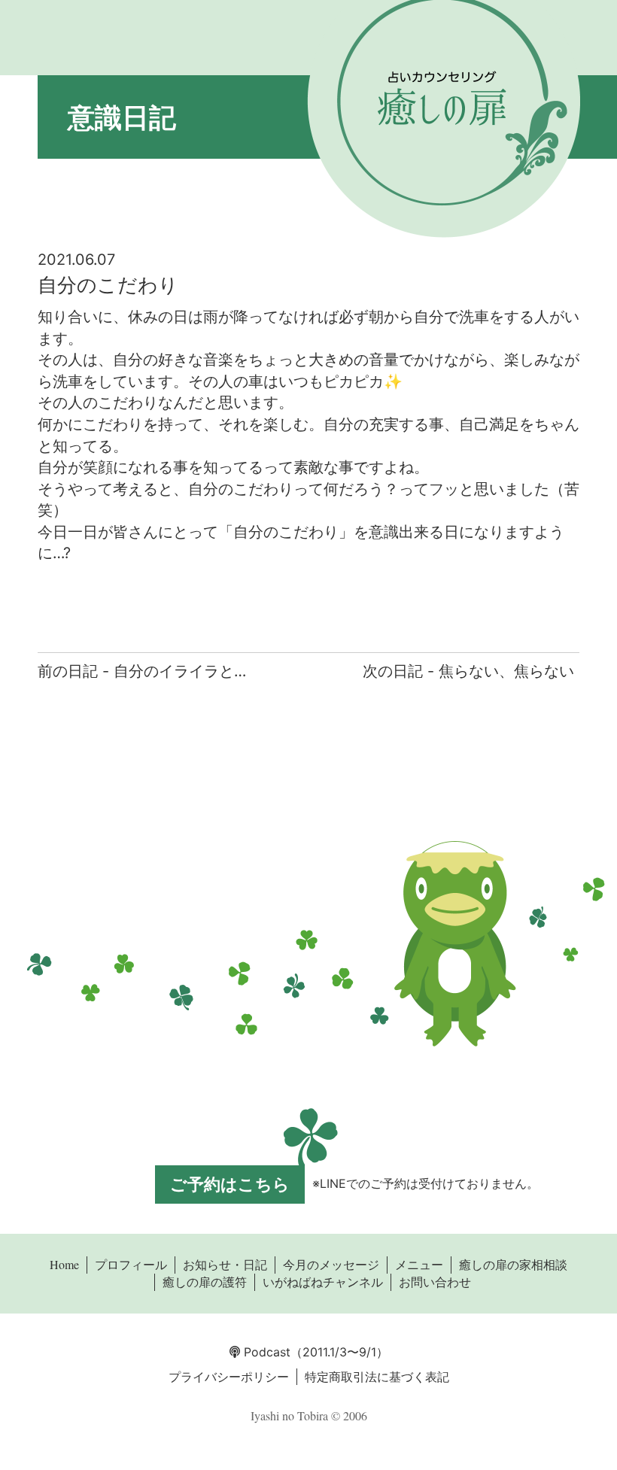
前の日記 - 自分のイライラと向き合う (166, 671)
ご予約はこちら (230, 1184)
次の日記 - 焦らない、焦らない (468, 671)
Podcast (265, 1351)
